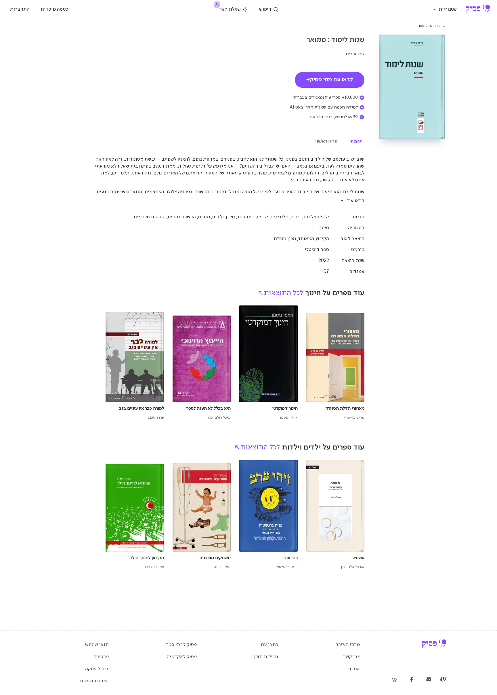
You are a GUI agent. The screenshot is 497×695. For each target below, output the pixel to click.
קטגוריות (448, 9)
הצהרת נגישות (94, 681)
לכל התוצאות (283, 293)
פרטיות (101, 656)
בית (442, 26)
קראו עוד (355, 200)
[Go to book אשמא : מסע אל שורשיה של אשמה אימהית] (335, 515)
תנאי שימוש (97, 644)
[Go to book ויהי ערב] (268, 515)
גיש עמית (354, 54)
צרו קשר (351, 656)
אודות (354, 668)
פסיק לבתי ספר (181, 644)
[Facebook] (411, 680)
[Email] (429, 680)
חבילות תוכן (266, 656)
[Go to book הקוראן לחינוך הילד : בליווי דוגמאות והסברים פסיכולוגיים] (135, 515)
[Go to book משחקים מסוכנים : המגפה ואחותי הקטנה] (202, 515)
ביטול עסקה (97, 668)
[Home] (477, 9)
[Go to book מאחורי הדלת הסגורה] (335, 363)
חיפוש (265, 9)
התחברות (20, 9)
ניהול (296, 216)
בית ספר (245, 216)
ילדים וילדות (316, 216)
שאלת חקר (228, 8)
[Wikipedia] (394, 680)
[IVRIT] (443, 680)
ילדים (262, 216)
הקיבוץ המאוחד (313, 238)
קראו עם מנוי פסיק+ (329, 80)
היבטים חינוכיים (149, 216)
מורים (204, 216)
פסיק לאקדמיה (182, 656)
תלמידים (279, 216)
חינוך (432, 26)
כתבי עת (269, 644)
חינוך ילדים (223, 216)
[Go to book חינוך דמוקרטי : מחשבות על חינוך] (268, 363)
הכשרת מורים (182, 216)
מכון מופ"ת (285, 238)
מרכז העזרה (347, 644)
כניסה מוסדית (54, 9)
